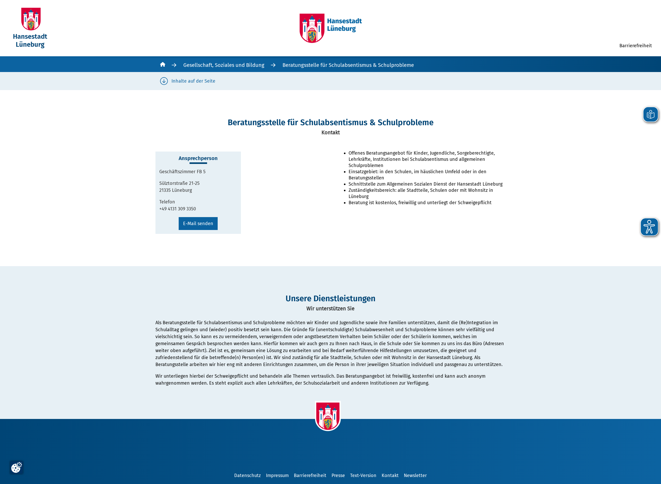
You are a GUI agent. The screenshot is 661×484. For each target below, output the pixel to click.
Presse (338, 475)
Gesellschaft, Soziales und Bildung (223, 65)
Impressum (277, 475)
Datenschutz (247, 475)
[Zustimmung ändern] (16, 467)
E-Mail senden (198, 223)
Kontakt (390, 475)
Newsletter (415, 475)
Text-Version (363, 475)
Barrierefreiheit (310, 475)
